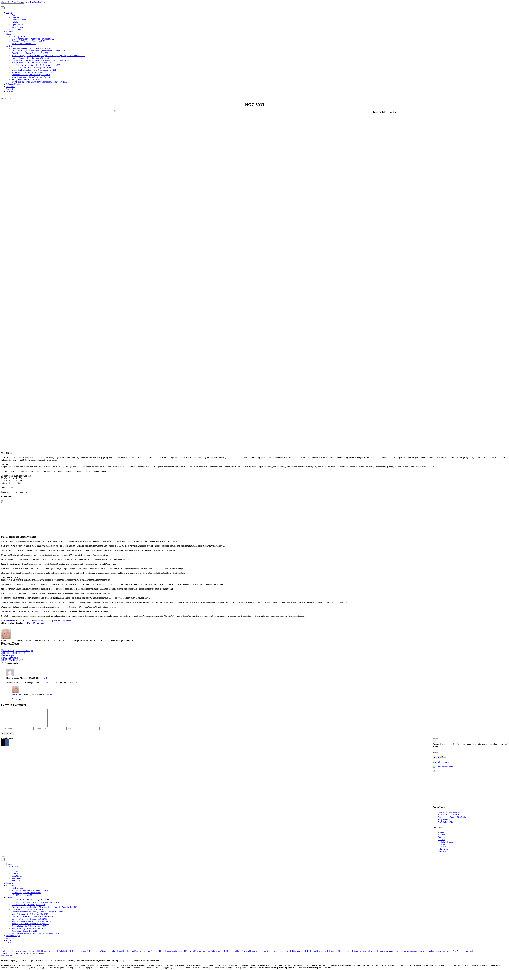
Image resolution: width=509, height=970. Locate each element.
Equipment (442, 837)
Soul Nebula (378, 951)
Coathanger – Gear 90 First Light (452, 817)
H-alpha (125, 951)
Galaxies (56, 620)
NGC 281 (221, 951)
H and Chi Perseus (137, 951)
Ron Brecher (9, 620)
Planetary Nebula (299, 951)
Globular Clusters (445, 842)
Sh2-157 (341, 951)
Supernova (403, 951)
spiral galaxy (389, 951)
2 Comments (65, 620)
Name (435, 746)
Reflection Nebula (314, 951)
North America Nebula (245, 951)
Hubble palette (171, 951)
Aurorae (441, 835)
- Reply (44, 678)
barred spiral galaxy (26, 951)
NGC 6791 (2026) (445, 822)
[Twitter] (3, 742)
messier (202, 951)
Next (11, 98)
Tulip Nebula (447, 951)
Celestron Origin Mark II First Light (453, 812)
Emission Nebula (86, 951)
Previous (4, 98)
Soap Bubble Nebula (446, 819)
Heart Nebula (151, 951)
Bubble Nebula (41, 951)
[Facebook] (7, 742)
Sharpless (357, 951)
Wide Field (442, 851)
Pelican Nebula (285, 951)
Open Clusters (444, 847)
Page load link (7, 956)
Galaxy (104, 951)
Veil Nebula (458, 951)
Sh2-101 (326, 951)
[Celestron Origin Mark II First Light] (17, 650)
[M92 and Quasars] (9, 658)
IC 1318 (181, 951)
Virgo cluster (469, 951)
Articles (441, 832)
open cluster (261, 951)
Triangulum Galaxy (433, 951)
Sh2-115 (334, 951)
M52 (196, 951)
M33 (187, 951)
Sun (396, 951)
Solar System (443, 849)
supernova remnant (416, 951)
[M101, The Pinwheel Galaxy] (14, 660)
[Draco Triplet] (7, 655)
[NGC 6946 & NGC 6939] (13, 653)
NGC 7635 (231, 951)
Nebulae (441, 844)
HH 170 (161, 951)
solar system (367, 951)
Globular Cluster (115, 951)
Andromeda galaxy (9, 951)
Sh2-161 (349, 951)
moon (207, 951)
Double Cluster (71, 951)
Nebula (214, 951)
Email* (436, 752)
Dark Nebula (59, 951)
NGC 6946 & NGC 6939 (448, 815)
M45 (192, 951)
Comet (50, 951)
